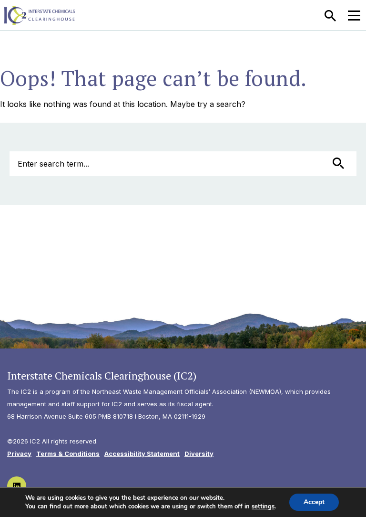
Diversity (199, 453)
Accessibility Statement (142, 453)
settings (263, 506)
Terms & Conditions (68, 453)
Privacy (19, 453)
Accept (314, 501)
